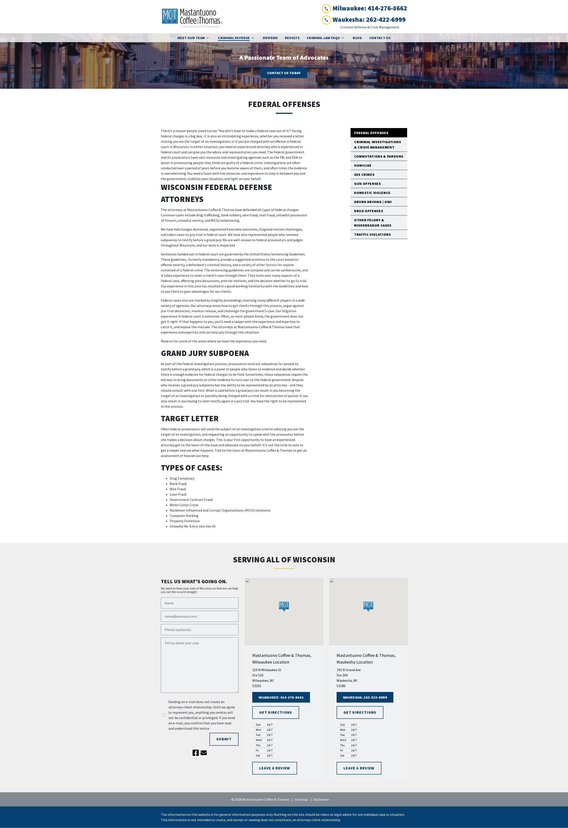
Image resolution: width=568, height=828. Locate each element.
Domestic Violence (372, 192)
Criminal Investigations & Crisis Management (377, 144)
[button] (284, 607)
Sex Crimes (364, 174)
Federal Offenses (371, 132)
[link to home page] (194, 16)
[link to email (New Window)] (204, 752)
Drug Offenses (368, 211)
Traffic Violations (372, 234)
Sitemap (301, 799)
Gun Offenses (367, 183)
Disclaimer (321, 799)
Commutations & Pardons (378, 156)
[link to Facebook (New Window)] (196, 752)
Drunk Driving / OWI (373, 202)
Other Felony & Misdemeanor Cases (372, 222)
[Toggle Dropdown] (209, 38)
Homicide (363, 165)
